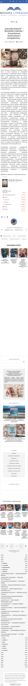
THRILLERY (14, 473)
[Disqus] (14, 291)
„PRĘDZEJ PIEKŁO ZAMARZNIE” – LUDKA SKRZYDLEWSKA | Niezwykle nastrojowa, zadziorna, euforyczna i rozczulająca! (14, 439)
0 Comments (20, 41)
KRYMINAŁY (14, 458)
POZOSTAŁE (14, 476)
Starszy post (18, 230)
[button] (14, 21)
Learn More (13, 684)
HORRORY (14, 453)
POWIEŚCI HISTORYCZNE (14, 468)
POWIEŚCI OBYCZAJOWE (14, 471)
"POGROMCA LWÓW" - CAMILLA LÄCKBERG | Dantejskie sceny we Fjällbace (14, 420)
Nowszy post (9, 230)
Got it (19, 684)
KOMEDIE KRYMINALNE (14, 455)
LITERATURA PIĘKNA (14, 463)
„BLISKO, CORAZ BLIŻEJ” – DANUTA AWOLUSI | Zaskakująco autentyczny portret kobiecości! (14, 373)
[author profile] (14, 222)
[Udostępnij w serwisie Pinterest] (7, 217)
